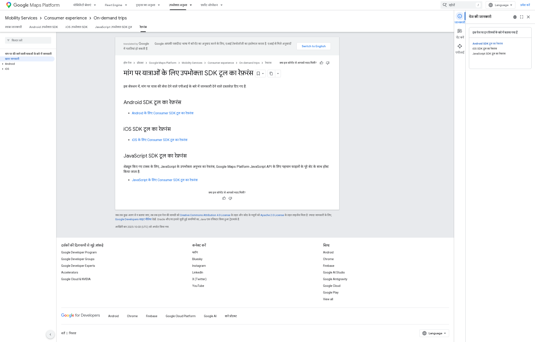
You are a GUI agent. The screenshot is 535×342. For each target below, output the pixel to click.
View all (328, 299)
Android (328, 252)
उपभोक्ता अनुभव (178, 5)
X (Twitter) (199, 279)
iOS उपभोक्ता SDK (76, 27)
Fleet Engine (113, 5)
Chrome (328, 259)
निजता (72, 333)
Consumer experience (65, 18)
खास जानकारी (13, 27)
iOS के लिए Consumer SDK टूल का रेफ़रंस (159, 140)
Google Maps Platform (162, 62)
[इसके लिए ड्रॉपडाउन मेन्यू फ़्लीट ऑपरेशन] (223, 5)
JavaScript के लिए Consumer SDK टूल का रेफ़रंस (165, 180)
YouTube (198, 285)
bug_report (514, 16)
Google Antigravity (335, 279)
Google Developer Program (79, 252)
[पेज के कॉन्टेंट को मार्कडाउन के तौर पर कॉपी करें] (271, 73)
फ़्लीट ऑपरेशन (209, 5)
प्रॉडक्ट (140, 62)
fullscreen (521, 16)
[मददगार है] (321, 63)
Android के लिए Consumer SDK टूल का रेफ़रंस (163, 113)
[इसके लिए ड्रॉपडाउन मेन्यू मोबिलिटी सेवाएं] (96, 5)
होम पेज (127, 62)
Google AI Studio (334, 272)
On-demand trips (110, 18)
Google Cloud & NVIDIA (76, 279)
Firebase (328, 265)
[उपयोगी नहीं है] (328, 63)
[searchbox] (28, 40)
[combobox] (461, 5)
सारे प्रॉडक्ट (231, 316)
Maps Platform (45, 5)
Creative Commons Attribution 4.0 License (205, 215)
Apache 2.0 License (272, 215)
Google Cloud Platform (181, 316)
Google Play (331, 292)
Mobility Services (21, 18)
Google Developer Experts (78, 265)
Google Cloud (331, 285)
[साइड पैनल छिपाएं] (50, 334)
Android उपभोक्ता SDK (43, 27)
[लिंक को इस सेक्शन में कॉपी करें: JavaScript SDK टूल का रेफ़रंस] (191, 156)
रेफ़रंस (143, 27)
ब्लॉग (195, 252)
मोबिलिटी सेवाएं (82, 5)
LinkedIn (197, 272)
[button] (27, 63)
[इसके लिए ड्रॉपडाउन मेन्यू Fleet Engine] (127, 5)
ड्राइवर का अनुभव (145, 5)
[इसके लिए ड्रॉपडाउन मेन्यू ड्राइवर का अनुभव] (160, 5)
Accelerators (69, 272)
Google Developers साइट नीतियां (133, 219)
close (528, 16)
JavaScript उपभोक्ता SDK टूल (113, 27)
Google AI (210, 316)
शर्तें (63, 333)
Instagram (199, 265)
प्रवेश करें (525, 5)
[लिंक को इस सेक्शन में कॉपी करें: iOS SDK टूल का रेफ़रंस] (175, 129)
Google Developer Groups (77, 259)
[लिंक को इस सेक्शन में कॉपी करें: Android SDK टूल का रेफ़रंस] (185, 102)
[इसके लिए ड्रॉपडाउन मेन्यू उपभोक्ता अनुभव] (192, 5)
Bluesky (197, 259)
